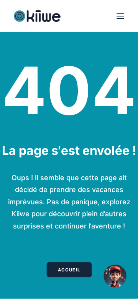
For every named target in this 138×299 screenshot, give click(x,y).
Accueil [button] (69, 270)
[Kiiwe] (37, 16)
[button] (120, 16)
